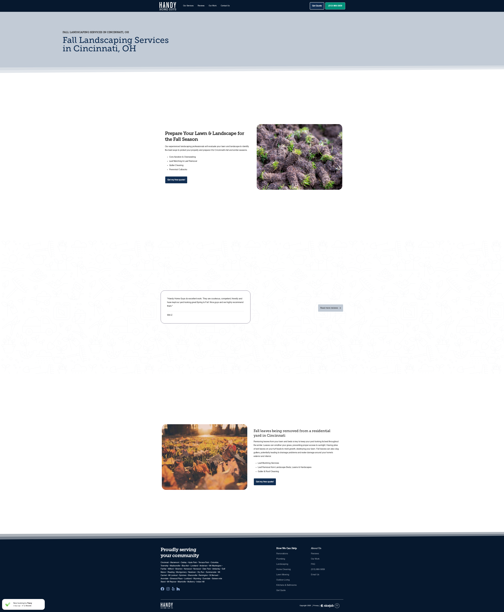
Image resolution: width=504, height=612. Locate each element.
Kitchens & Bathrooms (286, 585)
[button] (188, 6)
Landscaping (282, 564)
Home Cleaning (283, 569)
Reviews (201, 6)
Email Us (315, 575)
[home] (170, 6)
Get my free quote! (176, 180)
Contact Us (225, 6)
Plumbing (280, 559)
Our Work (213, 6)
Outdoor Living (283, 580)
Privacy (316, 605)
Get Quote (317, 6)
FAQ (313, 564)
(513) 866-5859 (335, 6)
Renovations (282, 554)
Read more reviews (330, 308)
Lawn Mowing (282, 575)
